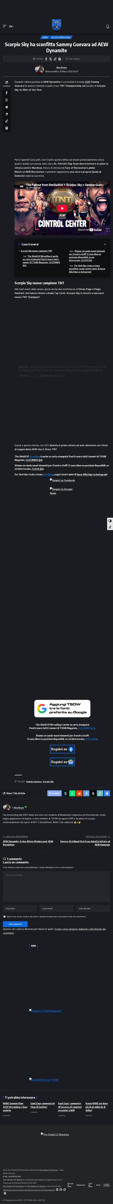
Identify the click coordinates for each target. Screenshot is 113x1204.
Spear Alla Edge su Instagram (92, 474)
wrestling (48, 474)
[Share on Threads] (93, 793)
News (45, 37)
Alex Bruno (61, 67)
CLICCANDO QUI (34, 460)
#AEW (90, 366)
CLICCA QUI (37, 468)
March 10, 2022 (57, 375)
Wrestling (34, 375)
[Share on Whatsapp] (6, 99)
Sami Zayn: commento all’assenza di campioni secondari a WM (70, 1107)
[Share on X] (51, 59)
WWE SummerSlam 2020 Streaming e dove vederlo (15, 1107)
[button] (5, 26)
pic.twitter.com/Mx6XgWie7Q (87, 370)
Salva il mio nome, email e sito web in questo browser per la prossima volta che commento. (46, 916)
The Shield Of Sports (48, 1170)
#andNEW (23, 366)
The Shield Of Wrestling (13, 1186)
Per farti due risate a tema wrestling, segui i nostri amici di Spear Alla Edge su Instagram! (87, 268)
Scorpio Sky (48, 781)
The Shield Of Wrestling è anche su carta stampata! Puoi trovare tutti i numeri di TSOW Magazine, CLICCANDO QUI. (41, 261)
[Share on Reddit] (6, 106)
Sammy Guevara (33, 781)
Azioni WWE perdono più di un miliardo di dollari (96, 1107)
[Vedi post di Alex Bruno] (39, 69)
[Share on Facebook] (46, 59)
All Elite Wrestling (61, 37)
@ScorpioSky (37, 366)
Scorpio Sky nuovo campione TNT (36, 251)
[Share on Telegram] (6, 113)
